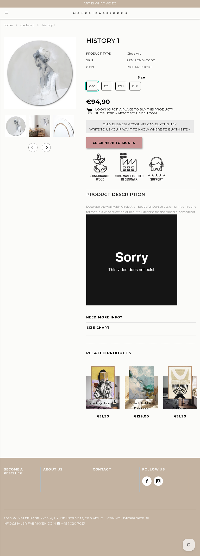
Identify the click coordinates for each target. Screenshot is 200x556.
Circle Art (27, 25)
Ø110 (135, 86)
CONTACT (102, 469)
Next (6, 4)
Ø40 (92, 86)
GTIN (90, 67)
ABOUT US (53, 469)
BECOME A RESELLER (13, 471)
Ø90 (120, 86)
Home (8, 25)
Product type (98, 53)
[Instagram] (158, 481)
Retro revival (180, 405)
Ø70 (106, 86)
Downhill (141, 405)
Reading (102, 405)
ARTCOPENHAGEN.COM (137, 113)
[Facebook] (147, 481)
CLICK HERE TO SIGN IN (114, 143)
